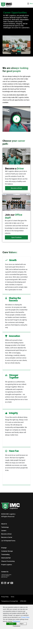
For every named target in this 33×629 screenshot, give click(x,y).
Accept (11, 623)
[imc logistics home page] (6, 3)
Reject (21, 623)
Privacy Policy (25, 617)
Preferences (16, 621)
